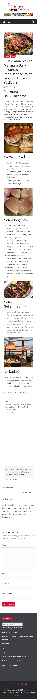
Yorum (5, 545)
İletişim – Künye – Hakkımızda (12, 628)
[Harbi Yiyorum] (4, 21)
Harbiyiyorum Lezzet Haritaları (12, 661)
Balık (13, 56)
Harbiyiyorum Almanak (10, 632)
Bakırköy (7, 56)
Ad (3, 573)
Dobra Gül (18, 87)
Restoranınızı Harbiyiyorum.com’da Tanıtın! (17, 657)
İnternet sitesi (7, 593)
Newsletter (5, 643)
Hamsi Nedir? (27, 493)
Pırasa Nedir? (9, 487)
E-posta (5, 583)
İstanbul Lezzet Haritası (10, 665)
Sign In (4, 648)
